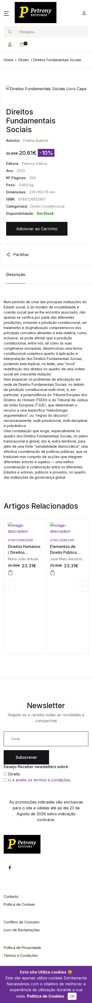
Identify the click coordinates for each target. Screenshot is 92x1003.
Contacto (11, 896)
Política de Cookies (45, 996)
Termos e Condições (21, 955)
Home (8, 60)
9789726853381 (62, 540)
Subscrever (26, 757)
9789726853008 (20, 540)
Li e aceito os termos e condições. (39, 779)
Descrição (15, 274)
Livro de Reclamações (22, 930)
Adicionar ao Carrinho (36, 228)
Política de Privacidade (22, 948)
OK (72, 996)
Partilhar (20, 254)
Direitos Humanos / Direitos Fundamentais (24, 552)
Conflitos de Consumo (21, 922)
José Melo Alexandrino (69, 559)
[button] (6, 13)
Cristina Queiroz (35, 140)
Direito (23, 60)
